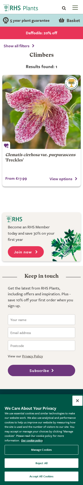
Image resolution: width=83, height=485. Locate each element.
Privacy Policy (32, 356)
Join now (23, 252)
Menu (74, 7)
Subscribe (39, 370)
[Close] (77, 401)
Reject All (41, 463)
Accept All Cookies (41, 476)
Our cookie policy (32, 440)
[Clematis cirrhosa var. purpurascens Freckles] (41, 112)
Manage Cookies (41, 449)
